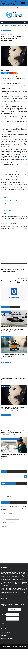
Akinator (5, 139)
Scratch (6, 171)
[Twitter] (5, 73)
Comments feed (7, 494)
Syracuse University (8, 210)
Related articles (6, 307)
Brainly (17, 164)
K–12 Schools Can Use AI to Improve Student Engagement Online (12, 330)
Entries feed (6, 492)
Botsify (5, 116)
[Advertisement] (14, 246)
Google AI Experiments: (9, 104)
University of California (9, 203)
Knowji (25, 159)
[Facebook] (2, 73)
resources (3, 101)
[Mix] (17, 73)
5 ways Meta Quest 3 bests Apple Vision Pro (13, 379)
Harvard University (8, 213)
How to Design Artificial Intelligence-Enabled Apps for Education (12, 407)
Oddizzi (15, 156)
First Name (3, 518)
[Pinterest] (11, 73)
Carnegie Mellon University (10, 200)
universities (12, 186)
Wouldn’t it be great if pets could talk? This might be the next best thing (13, 431)
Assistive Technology (16, 438)
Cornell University (8, 207)
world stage (22, 85)
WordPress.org (7, 496)
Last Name (3, 522)
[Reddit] (14, 73)
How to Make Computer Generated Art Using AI (13, 455)
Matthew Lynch (5, 43)
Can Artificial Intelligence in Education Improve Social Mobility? (13, 355)
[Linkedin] (8, 73)
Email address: (4, 513)
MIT (5, 194)
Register (5, 488)
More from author (15, 307)
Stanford (6, 197)
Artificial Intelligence (6, 30)
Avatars (5, 128)
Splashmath (11, 157)
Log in (5, 490)
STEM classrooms (14, 96)
